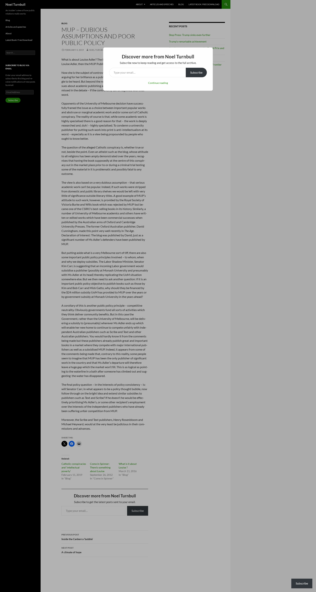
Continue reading (158, 82)
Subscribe (196, 72)
